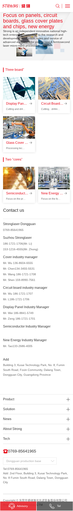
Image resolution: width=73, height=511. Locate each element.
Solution (9, 409)
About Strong (12, 429)
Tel (59, 506)
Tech (6, 438)
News (7, 419)
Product (8, 399)
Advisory (22, 506)
